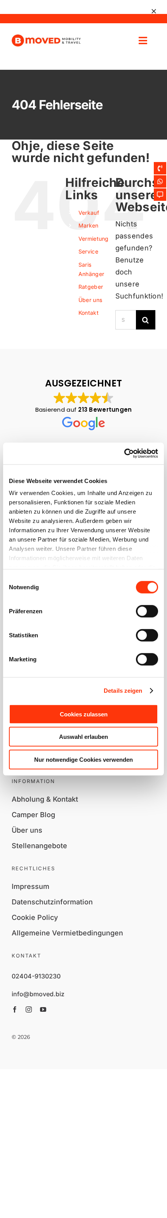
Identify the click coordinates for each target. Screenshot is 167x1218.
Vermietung (93, 238)
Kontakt (88, 312)
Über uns (90, 300)
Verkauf (88, 212)
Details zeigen (123, 690)
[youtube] (43, 1009)
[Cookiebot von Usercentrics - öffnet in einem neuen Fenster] (124, 454)
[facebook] (15, 1009)
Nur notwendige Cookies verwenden (83, 759)
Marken (88, 225)
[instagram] (29, 1009)
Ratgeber (90, 286)
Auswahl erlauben (83, 736)
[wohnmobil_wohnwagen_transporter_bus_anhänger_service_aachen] (46, 38)
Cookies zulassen (84, 714)
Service (88, 251)
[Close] (153, 11)
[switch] (147, 611)
